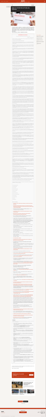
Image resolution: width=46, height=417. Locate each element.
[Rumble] (42, 413)
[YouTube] (41, 413)
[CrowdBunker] (43, 413)
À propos (2, 1)
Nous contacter (23, 412)
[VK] (44, 412)
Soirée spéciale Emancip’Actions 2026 (22, 394)
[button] (44, 1)
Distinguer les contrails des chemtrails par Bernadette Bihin (15, 394)
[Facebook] (38, 412)
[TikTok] (43, 412)
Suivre (4, 1)
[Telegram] (41, 412)
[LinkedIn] (42, 412)
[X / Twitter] (39, 412)
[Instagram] (40, 412)
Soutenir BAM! (20, 401)
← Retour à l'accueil (23, 403)
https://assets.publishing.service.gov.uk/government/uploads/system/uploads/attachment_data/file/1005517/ (23, 292)
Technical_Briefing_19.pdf (17, 293)
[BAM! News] (23, 1)
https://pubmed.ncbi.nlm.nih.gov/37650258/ (18, 317)
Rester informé (25, 401)
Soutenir (7, 1)
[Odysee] (44, 413)
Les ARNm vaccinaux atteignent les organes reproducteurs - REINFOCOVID (22, 313)
